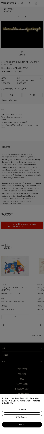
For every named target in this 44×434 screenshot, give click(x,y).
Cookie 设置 (22, 410)
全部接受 (22, 424)
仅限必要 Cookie (22, 417)
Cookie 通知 (8, 403)
